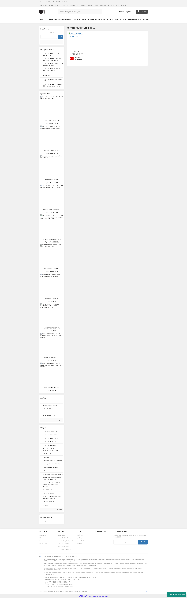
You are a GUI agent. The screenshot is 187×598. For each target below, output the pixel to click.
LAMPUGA (103, 5)
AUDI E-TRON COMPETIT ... (52, 358)
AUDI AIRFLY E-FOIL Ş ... (52, 298)
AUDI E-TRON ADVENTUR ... (52, 387)
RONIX (96, 5)
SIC (68, 5)
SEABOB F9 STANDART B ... (52, 150)
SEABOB (123, 5)
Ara (61, 37)
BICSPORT (58, 5)
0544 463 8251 (56, 2)
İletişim (41, 541)
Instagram (101, 540)
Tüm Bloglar (58, 509)
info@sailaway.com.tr (67, 2)
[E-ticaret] (93, 596)
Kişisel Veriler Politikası (64, 549)
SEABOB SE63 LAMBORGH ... (52, 209)
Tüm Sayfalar (58, 420)
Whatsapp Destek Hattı (177, 595)
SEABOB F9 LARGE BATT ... (52, 121)
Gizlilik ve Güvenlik (63, 544)
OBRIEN (73, 5)
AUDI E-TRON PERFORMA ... (52, 328)
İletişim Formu (43, 544)
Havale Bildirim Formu (64, 538)
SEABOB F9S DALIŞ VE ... (52, 180)
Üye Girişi (79, 538)
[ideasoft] (83, 596)
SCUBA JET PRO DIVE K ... (51, 269)
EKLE (143, 542)
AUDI (117, 5)
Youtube (101, 544)
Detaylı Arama (58, 42)
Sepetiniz (79, 544)
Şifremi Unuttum (81, 541)
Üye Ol (121, 12)
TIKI (78, 5)
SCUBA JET (111, 5)
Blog (40, 538)
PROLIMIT (83, 5)
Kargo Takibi (61, 535)
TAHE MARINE (43, 5)
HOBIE (51, 5)
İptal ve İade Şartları (63, 547)
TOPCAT (90, 5)
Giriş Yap (128, 12)
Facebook (101, 535)
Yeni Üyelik (79, 535)
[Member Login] (117, 11)
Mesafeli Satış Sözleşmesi (65, 541)
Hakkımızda (42, 535)
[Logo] (42, 11)
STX (64, 5)
